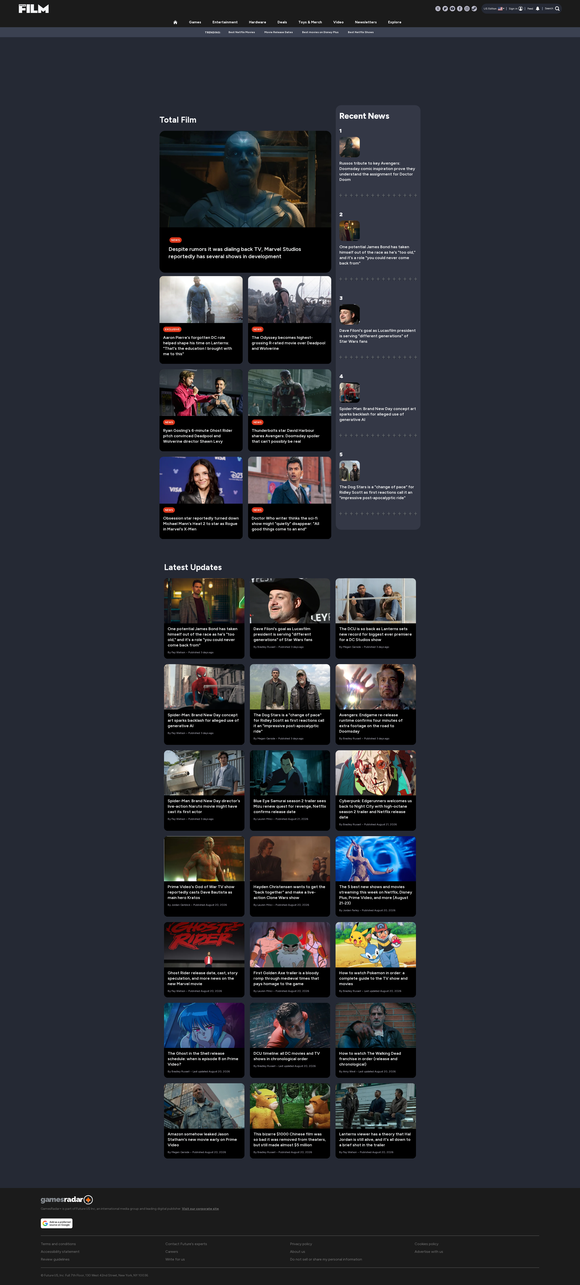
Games (195, 22)
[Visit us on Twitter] (438, 8)
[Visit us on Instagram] (467, 8)
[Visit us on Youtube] (452, 8)
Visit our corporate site (200, 1209)
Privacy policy (301, 1244)
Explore (394, 22)
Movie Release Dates (278, 32)
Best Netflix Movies (242, 32)
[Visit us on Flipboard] (445, 8)
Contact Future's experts (186, 1244)
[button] (552, 9)
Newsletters (366, 22)
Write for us (175, 1259)
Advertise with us (429, 1251)
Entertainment (225, 22)
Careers (171, 1251)
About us (297, 1251)
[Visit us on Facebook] (459, 8)
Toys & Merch (310, 22)
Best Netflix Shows (361, 32)
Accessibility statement (60, 1251)
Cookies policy (426, 1244)
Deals (282, 22)
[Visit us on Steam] (474, 8)
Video (338, 22)
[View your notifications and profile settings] (537, 8)
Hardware (257, 22)
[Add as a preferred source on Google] (56, 1223)
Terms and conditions (58, 1244)
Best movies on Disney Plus (320, 32)
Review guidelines (55, 1259)
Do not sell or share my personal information (326, 1259)
